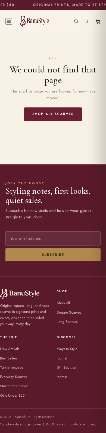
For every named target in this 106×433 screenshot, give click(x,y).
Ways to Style (67, 348)
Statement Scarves (14, 386)
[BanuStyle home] (34, 21)
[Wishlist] (87, 21)
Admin (62, 376)
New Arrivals (9, 348)
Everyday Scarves (13, 376)
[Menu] (8, 21)
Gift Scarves (66, 367)
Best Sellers (8, 358)
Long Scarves (67, 321)
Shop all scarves (53, 114)
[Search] (76, 21)
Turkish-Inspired (11, 367)
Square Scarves (69, 312)
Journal (62, 358)
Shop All (63, 302)
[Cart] (98, 21)
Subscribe (53, 254)
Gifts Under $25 (12, 395)
